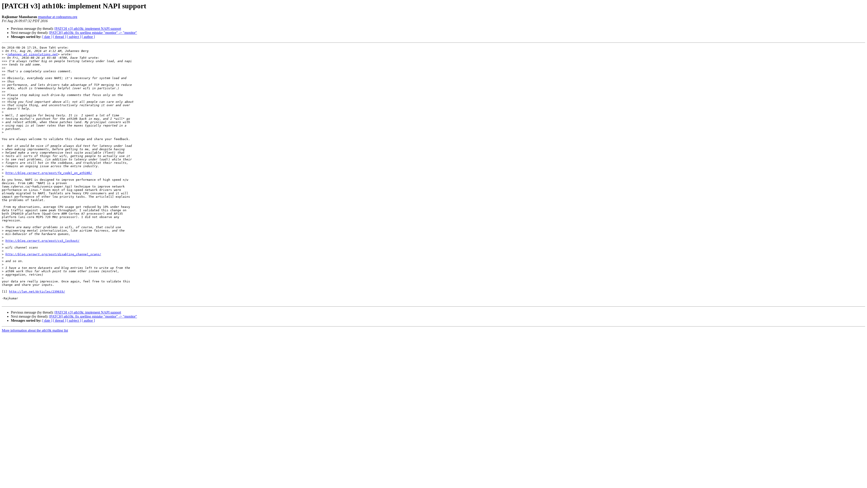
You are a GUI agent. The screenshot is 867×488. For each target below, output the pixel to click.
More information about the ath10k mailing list (35, 330)
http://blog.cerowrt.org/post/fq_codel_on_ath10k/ (48, 173)
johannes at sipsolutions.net (32, 54)
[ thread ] (59, 37)
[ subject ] (74, 37)
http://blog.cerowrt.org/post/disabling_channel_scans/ (53, 254)
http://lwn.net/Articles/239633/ (37, 291)
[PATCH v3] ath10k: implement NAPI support (87, 28)
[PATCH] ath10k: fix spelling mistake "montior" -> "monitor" (93, 33)
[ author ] (88, 37)
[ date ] (47, 37)
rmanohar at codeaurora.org (57, 17)
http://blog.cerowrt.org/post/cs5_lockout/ (42, 240)
